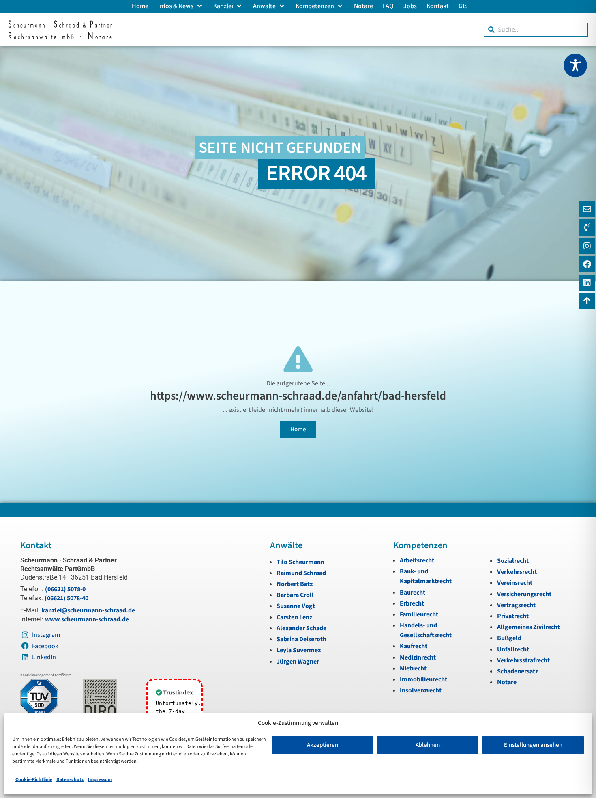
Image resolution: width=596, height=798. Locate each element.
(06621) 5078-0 (65, 589)
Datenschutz (70, 779)
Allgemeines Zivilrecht (528, 627)
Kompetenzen (315, 6)
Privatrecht (513, 616)
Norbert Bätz (295, 584)
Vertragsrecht (516, 605)
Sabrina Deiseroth (301, 639)
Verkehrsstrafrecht (523, 660)
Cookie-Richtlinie (33, 779)
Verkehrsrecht (517, 571)
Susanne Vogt (296, 605)
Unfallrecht (513, 649)
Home (140, 6)
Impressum (100, 779)
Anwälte (264, 6)
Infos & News (175, 6)
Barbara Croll (295, 594)
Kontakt (438, 6)
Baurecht (412, 592)
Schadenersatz (517, 671)
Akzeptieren (322, 745)
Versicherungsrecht (524, 594)
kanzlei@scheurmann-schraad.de (88, 610)
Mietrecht (413, 668)
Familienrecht (419, 614)
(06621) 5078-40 (66, 598)
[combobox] (536, 30)
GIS (463, 6)
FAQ (388, 6)
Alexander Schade (301, 628)
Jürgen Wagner (298, 661)
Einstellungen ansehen (533, 745)
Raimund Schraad (301, 573)
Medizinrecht (418, 657)
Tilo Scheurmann (300, 562)
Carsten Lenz (294, 617)
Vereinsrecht (514, 582)
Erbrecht (412, 603)
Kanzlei (223, 6)
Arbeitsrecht (417, 560)
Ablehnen (428, 745)
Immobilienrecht (423, 679)
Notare (363, 6)
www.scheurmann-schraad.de (87, 619)
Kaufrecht (413, 646)
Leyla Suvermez (299, 650)
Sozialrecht (513, 560)
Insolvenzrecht (421, 690)
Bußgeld (509, 638)
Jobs (410, 6)
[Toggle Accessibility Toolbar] (575, 65)
